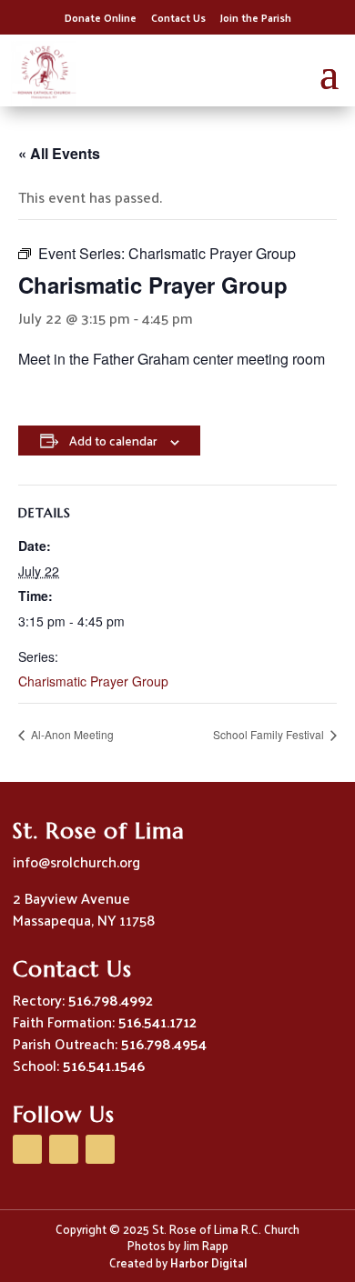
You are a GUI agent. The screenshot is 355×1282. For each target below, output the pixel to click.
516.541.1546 (104, 1065)
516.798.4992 (110, 1000)
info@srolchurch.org (76, 861)
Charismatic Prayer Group (93, 681)
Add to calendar (113, 440)
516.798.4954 (164, 1043)
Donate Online (101, 17)
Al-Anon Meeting (71, 734)
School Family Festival (270, 734)
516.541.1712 (157, 1021)
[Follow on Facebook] (27, 1149)
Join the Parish (255, 17)
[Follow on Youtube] (63, 1149)
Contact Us (178, 17)
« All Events (59, 153)
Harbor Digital (208, 1262)
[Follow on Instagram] (100, 1149)
